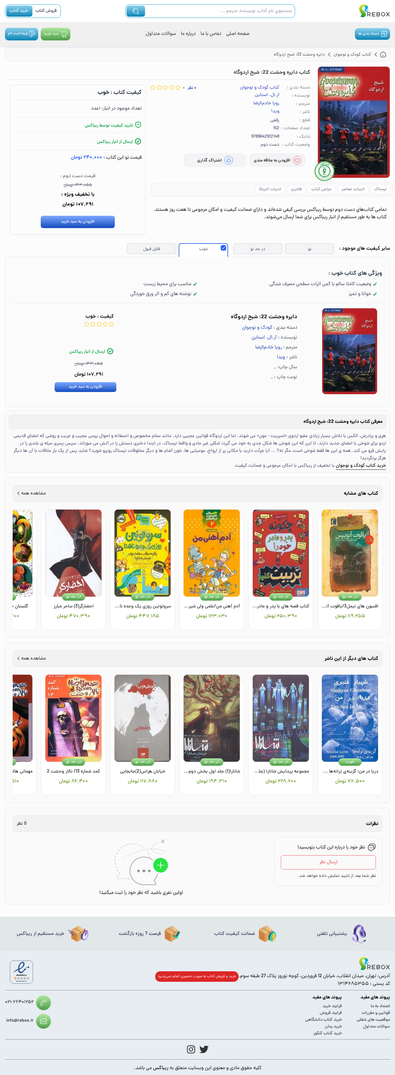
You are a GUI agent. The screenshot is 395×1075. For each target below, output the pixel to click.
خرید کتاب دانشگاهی (323, 1020)
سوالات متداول (161, 34)
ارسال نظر (328, 862)
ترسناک (380, 189)
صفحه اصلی (237, 34)
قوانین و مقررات (376, 1013)
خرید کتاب (19, 11)
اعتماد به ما (380, 1006)
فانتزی (296, 189)
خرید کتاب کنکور (327, 1033)
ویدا (275, 111)
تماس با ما (211, 34)
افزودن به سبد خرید (78, 222)
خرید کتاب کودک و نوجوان (361, 465)
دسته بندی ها (368, 34)
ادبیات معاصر (353, 189)
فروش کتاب (46, 11)
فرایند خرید (332, 1006)
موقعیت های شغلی (373, 1020)
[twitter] (204, 1049)
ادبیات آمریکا (270, 189)
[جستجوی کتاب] (136, 11)
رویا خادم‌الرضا (266, 103)
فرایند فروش (331, 1013)
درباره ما (188, 34)
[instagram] (191, 1049)
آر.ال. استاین (267, 95)
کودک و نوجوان (257, 327)
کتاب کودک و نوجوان (259, 87)
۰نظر (192, 88)
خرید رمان (333, 1026)
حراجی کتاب (321, 189)
